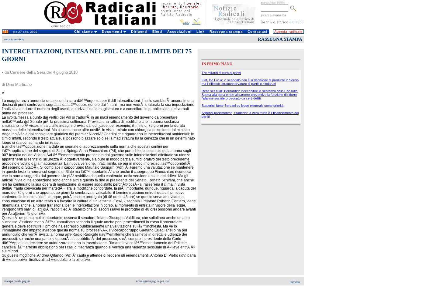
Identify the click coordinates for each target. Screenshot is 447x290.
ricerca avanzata (273, 15)
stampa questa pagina (17, 281)
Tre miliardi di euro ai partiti (221, 73)
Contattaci (257, 31)
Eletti (157, 31)
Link (200, 31)
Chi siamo (84, 31)
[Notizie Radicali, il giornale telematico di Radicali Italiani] (234, 27)
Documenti (112, 31)
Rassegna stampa (226, 31)
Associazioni (179, 31)
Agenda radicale (288, 31)
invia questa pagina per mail (153, 281)
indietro (295, 282)
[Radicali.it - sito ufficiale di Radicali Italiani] (104, 27)
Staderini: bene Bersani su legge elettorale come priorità (242, 105)
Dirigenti (139, 31)
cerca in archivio (14, 39)
